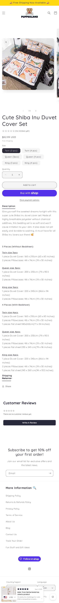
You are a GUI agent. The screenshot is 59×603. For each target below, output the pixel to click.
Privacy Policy (12, 508)
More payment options (29, 200)
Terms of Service (14, 515)
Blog (8, 528)
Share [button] (8, 386)
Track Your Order (14, 541)
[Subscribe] (50, 473)
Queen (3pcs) (12, 156)
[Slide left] (23, 111)
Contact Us (11, 534)
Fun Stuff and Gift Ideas (18, 547)
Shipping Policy (13, 495)
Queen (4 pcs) (33, 156)
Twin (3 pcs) (11, 150)
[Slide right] (36, 111)
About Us (10, 521)
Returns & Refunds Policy (18, 502)
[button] (3, 13)
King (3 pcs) (11, 163)
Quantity (6, 169)
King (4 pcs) (31, 163)
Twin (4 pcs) (31, 150)
